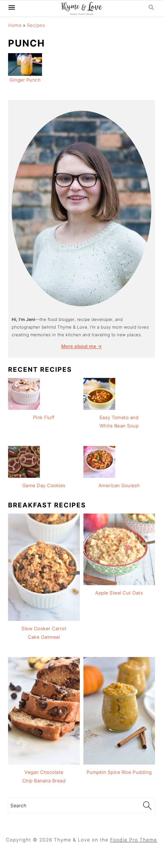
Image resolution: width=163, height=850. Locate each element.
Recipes (36, 25)
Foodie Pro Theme (133, 840)
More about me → (81, 346)
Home (14, 25)
